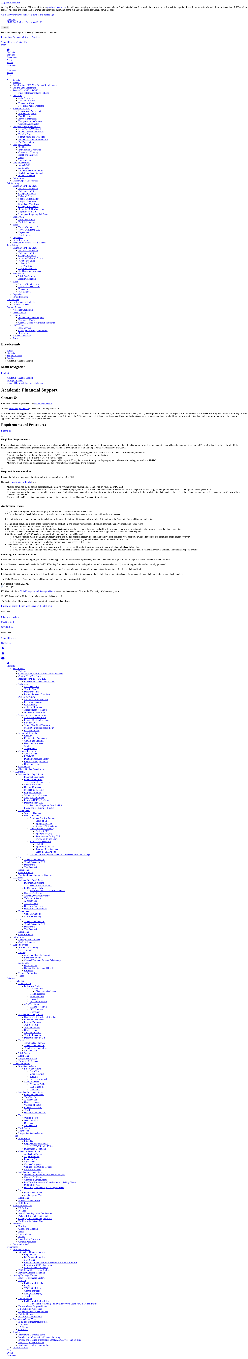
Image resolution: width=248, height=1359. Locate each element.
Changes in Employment (35, 1180)
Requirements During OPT (48, 836)
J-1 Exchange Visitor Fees (30, 1309)
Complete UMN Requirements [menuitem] (26, 126)
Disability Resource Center (36, 759)
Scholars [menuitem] (11, 55)
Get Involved (24, 766)
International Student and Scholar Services (20, 37)
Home (9, 350)
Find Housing (30, 704)
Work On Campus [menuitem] (26, 219)
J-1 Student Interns (21, 1063)
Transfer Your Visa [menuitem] (26, 100)
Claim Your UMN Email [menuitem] (29, 129)
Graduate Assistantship (34, 712)
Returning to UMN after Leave (38, 1265)
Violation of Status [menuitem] (26, 261)
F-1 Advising (19, 772)
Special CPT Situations (46, 826)
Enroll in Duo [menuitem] (24, 134)
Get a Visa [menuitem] (17, 95)
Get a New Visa (31, 686)
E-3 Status (23, 1324)
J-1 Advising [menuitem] (12, 245)
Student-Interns (25, 1298)
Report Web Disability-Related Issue (35, 606)
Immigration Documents (35, 1149)
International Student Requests (32, 1252)
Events (10, 1353)
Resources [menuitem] (11, 65)
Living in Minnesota (27, 733)
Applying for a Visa (33, 1195)
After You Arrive (31, 1004)
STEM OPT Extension (40, 841)
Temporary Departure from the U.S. (46, 805)
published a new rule (56, 7)
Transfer (28, 1110)
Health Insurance (37, 994)
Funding (10, 358)
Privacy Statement (9, 606)
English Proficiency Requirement (33, 1311)
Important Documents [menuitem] (28, 188)
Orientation (35, 1012)
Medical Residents (32, 1169)
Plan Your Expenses (33, 702)
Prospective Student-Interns (30, 1133)
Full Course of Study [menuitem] (27, 191)
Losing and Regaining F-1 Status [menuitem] (33, 214)
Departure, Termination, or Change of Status (44, 1187)
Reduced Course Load (40, 782)
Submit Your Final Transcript (37, 725)
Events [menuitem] (10, 62)
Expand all (6, 431)
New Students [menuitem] (13, 80)
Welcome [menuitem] (17, 82)
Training (16, 1332)
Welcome (22, 671)
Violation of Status (32, 898)
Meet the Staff (7, 622)
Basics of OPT (42, 831)
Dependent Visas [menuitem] (26, 103)
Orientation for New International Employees (44, 1174)
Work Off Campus (32, 815)
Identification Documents (35, 738)
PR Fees (22, 1211)
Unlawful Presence (32, 787)
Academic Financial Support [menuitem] (31, 317)
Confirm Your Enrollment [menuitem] (24, 88)
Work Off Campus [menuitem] (26, 222)
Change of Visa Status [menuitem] (28, 206)
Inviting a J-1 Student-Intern (37, 1301)
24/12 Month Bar (32, 1027)
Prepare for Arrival (26, 697)
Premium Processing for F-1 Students (35, 875)
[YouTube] (3, 658)
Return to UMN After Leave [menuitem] (31, 209)
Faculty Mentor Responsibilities (32, 1306)
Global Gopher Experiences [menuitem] (25, 180)
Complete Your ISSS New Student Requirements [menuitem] (35, 85)
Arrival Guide (30, 753)
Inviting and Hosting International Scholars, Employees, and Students (49, 1340)
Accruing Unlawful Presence (37, 895)
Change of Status (32, 1291)
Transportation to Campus (36, 710)
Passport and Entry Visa (41, 885)
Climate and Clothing (33, 741)
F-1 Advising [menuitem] (13, 183)
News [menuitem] (9, 60)
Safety (27, 746)
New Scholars (24, 983)
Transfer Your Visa (32, 689)
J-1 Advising (18, 877)
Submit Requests (8, 42)
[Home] (8, 663)
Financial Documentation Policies (39, 681)
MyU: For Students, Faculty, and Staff (24, 22)
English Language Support (36, 761)
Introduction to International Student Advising (39, 1337)
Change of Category (33, 1293)
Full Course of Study (33, 779)
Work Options (24, 1053)
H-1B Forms (24, 1203)
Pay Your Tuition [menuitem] (26, 142)
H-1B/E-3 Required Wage (42, 1146)
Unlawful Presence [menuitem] (27, 196)
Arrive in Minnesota (33, 707)
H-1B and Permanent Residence (33, 1322)
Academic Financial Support (20, 378)
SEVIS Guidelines (32, 1288)
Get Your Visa (36, 988)
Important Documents (34, 777)
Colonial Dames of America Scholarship (25, 383)
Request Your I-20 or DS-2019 (32, 679)
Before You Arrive (32, 986)
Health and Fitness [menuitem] (26, 175)
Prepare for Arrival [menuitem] (21, 108)
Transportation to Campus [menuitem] (30, 121)
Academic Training (32, 916)
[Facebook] (3, 648)
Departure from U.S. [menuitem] (27, 211)
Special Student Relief (34, 790)
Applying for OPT (44, 834)
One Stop (11, 19)
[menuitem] (8, 49)
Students (11, 353)
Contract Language (32, 1164)
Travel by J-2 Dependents (35, 1048)
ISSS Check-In (36, 1009)
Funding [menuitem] (16, 315)
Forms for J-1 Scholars (28, 1061)
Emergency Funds (15, 380)
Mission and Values (10, 617)
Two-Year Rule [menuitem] (25, 266)
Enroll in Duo (30, 722)
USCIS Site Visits (32, 1185)
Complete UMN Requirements (32, 715)
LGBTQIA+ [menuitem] (24, 168)
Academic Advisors (21, 1249)
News (9, 1350)
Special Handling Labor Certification (35, 1213)
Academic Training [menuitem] (27, 279)
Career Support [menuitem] (19, 312)
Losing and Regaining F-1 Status (39, 808)
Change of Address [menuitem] (27, 193)
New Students (19, 668)
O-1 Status (23, 1329)
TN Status (23, 1327)
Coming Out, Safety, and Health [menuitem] (33, 330)
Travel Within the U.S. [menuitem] (28, 227)
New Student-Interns (27, 1066)
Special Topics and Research (31, 1342)
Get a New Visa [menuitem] (25, 98)
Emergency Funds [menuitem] (26, 320)
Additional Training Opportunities (33, 1345)
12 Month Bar (30, 901)
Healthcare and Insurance (35, 908)
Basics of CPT (42, 821)
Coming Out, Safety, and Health (38, 968)
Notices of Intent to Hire (29, 1200)
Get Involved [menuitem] (19, 178)
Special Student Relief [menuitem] (28, 199)
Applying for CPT (44, 823)
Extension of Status (33, 1107)
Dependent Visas (31, 691)
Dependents (29, 864)
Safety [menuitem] (21, 157)
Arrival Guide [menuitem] (24, 165)
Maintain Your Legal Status (30, 774)
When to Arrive (37, 996)
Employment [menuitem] (18, 217)
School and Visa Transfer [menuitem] (29, 204)
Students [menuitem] (11, 52)
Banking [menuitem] (22, 147)
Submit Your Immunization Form (39, 728)
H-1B (15, 1136)
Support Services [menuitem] (14, 307)
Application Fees (31, 1156)
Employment (24, 810)
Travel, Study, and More (47, 839)
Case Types (29, 1161)
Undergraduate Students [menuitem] (23, 302)
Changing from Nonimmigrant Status (35, 1218)
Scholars (11, 978)
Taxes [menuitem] (15, 338)
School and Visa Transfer (35, 795)
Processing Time (31, 1159)
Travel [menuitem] (15, 224)
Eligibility (40, 844)
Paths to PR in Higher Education (33, 1216)
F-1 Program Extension (34, 1257)
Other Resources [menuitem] (20, 240)
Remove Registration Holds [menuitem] (30, 131)
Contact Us (21, 42)
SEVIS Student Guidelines (36, 1267)
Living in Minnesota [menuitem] (22, 144)
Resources (28, 970)
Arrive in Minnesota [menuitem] (27, 118)
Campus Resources (27, 751)
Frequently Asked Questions (37, 694)
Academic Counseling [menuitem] (23, 310)
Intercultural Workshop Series (31, 1334)
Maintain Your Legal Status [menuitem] (25, 186)
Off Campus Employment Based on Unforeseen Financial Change (60, 854)
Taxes (21, 976)
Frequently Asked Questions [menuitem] (31, 106)
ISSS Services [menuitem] (24, 328)
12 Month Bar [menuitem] (24, 263)
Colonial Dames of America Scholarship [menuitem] (36, 322)
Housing (34, 999)
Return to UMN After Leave (37, 800)
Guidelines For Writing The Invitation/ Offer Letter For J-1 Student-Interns (63, 1303)
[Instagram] (3, 653)
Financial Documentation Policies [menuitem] (33, 93)
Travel (21, 857)
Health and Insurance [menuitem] (28, 155)
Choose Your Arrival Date (36, 699)
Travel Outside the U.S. (34, 862)
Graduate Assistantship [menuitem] (28, 124)
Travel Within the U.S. (34, 859)
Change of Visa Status (34, 797)
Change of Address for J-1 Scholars (40, 1017)
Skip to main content (10, 2)
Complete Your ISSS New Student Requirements (40, 673)
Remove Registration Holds (36, 720)
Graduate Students (26, 942)
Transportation (30, 748)
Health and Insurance (33, 743)
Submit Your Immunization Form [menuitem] (33, 139)
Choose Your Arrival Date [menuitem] (30, 111)
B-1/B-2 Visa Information (30, 1316)
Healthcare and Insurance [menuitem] (29, 271)
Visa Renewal (30, 867)
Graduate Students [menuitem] (21, 304)
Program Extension (32, 792)
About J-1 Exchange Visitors (31, 1278)
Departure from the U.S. (35, 1038)
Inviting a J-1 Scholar (33, 1283)
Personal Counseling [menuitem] (22, 335)
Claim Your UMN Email (35, 717)
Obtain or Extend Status (29, 1151)
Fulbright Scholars (26, 1314)
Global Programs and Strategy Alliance (37, 591)
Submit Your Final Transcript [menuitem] (31, 137)
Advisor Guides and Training (31, 1272)
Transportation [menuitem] (24, 160)
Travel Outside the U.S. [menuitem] (29, 230)
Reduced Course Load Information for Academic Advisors (50, 1262)
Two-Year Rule (31, 903)
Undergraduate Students (29, 939)
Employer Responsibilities (36, 1143)
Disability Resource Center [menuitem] (30, 170)
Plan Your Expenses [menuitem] (27, 113)
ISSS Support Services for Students (34, 1270)
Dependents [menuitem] (23, 232)
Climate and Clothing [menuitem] (28, 152)
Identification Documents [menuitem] (29, 149)
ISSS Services (30, 965)
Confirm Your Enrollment (29, 676)
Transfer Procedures (33, 1035)
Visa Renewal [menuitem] (24, 235)
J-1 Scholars (18, 981)
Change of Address (32, 784)
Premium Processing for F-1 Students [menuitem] (29, 242)
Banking (28, 735)
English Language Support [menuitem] (30, 173)
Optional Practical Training (42, 828)
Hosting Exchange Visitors (25, 1275)
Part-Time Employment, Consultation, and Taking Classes (50, 1182)
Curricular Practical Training (43, 818)
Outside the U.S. (31, 1118)
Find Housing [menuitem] (24, 116)
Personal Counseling (27, 973)
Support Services (14, 355)
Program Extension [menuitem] (27, 201)
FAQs (27, 1285)
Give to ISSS (7, 627)
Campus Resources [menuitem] (21, 162)
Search (5, 27)
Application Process (45, 846)
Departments (12, 1247)
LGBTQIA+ (30, 756)
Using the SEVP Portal (46, 852)
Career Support (25, 950)
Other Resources (25, 872)
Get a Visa (23, 684)
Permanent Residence (22, 1205)
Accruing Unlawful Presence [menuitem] (31, 258)
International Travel (33, 1192)
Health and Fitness (32, 764)
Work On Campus (32, 813)
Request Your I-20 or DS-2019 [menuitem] (26, 90)
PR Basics (23, 1208)
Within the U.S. (31, 1120)
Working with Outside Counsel (38, 1167)
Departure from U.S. (33, 803)
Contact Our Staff (21, 1244)
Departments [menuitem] (12, 57)
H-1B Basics (24, 1138)
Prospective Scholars (27, 1058)
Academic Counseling (28, 947)
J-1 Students (29, 1260)
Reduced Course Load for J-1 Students (47, 890)
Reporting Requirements (47, 849)
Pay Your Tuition (31, 730)
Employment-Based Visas (24, 1319)
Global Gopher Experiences (31, 769)
